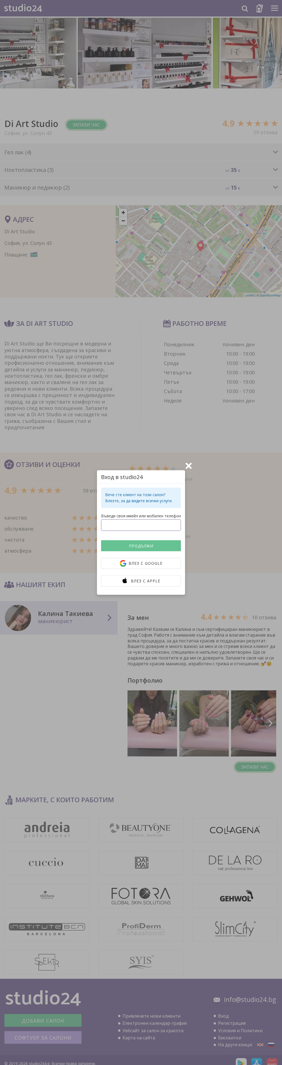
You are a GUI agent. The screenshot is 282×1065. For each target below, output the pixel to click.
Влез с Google (145, 563)
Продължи (141, 545)
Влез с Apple (145, 580)
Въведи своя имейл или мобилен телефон (141, 515)
